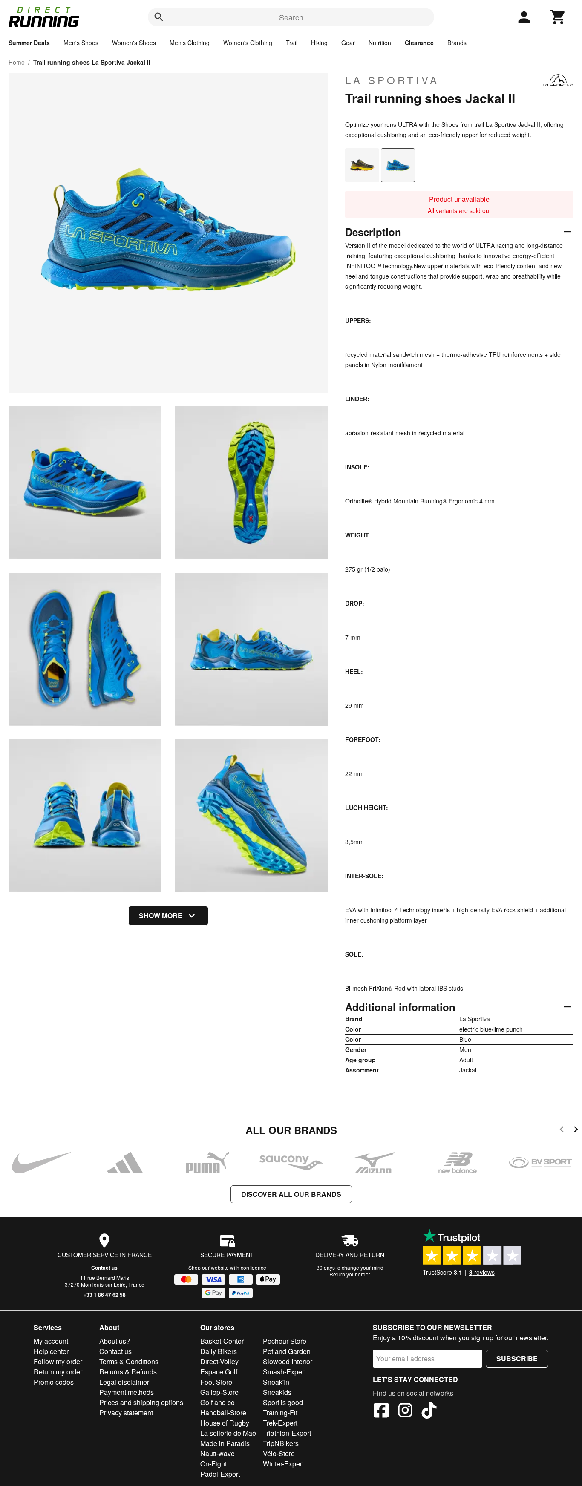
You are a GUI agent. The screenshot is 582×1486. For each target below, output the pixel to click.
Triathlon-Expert (287, 1433)
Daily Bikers (218, 1351)
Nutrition (380, 42)
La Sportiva (392, 80)
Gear (348, 42)
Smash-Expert (284, 1372)
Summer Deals (29, 42)
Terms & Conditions (128, 1361)
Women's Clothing (247, 42)
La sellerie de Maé (228, 1433)
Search (291, 17)
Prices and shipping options (141, 1402)
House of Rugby (224, 1423)
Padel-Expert (220, 1474)
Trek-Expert (280, 1423)
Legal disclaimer (124, 1382)
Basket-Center (222, 1341)
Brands (457, 42)
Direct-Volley (219, 1361)
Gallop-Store (219, 1392)
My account (51, 1341)
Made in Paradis (225, 1443)
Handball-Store (223, 1412)
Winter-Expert (283, 1464)
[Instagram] (405, 1411)
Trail (291, 42)
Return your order (349, 1274)
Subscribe (517, 1358)
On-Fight (213, 1464)
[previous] (562, 1130)
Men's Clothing (190, 42)
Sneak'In (276, 1382)
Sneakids (277, 1392)
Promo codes (54, 1382)
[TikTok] (429, 1411)
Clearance (419, 42)
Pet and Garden (287, 1351)
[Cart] (558, 17)
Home (17, 62)
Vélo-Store (279, 1453)
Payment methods (126, 1392)
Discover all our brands (291, 1194)
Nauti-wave (217, 1453)
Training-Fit (280, 1412)
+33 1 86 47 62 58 (105, 1295)
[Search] (159, 17)
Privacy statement (126, 1412)
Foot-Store (216, 1382)
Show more (160, 915)
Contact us (104, 1267)
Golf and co (217, 1402)
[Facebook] (381, 1411)
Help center (51, 1351)
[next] (576, 1130)
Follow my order (58, 1361)
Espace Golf (218, 1372)
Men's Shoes (80, 42)
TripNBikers (281, 1443)
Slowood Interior (287, 1361)
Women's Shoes (134, 42)
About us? (114, 1341)
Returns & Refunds (128, 1372)
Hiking (319, 42)
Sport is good (283, 1402)
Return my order (58, 1372)
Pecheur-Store (284, 1341)
